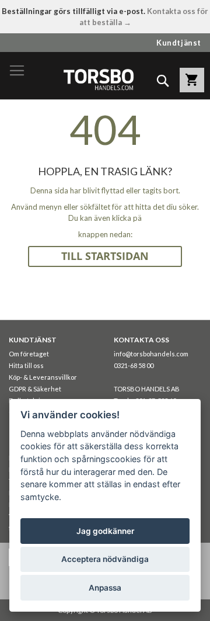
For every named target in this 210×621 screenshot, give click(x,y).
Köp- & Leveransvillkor (43, 377)
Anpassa (105, 587)
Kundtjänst (178, 42)
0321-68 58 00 (133, 365)
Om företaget (29, 354)
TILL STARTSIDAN (105, 256)
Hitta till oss (26, 365)
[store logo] (98, 79)
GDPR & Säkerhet (35, 389)
